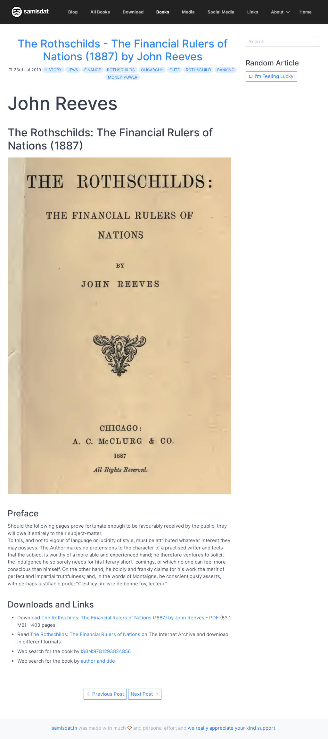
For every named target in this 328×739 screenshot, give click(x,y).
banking (225, 69)
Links (252, 11)
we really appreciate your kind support (231, 728)
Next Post (142, 694)
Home (305, 11)
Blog (73, 11)
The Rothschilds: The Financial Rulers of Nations (85, 634)
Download (133, 11)
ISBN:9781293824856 (106, 651)
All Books (100, 11)
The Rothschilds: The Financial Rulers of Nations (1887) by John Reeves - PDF (130, 618)
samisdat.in (64, 728)
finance (92, 69)
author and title (98, 661)
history (53, 69)
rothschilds (121, 69)
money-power (122, 77)
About (277, 11)
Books (162, 11)
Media (188, 11)
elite (174, 69)
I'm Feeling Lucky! (274, 76)
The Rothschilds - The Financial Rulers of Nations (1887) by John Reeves (122, 50)
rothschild (198, 69)
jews (73, 69)
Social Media (221, 11)
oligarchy (152, 69)
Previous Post (107, 694)
